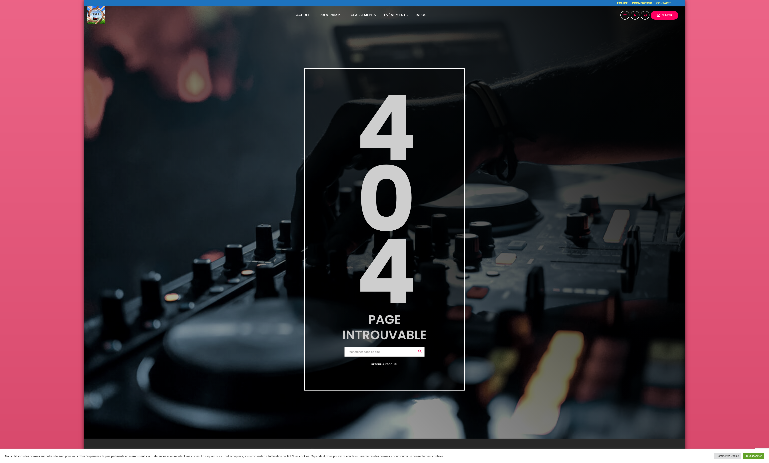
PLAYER (664, 15)
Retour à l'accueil (384, 364)
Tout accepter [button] (754, 456)
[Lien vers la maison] (96, 15)
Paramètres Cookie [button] (728, 456)
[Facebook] (676, 3)
